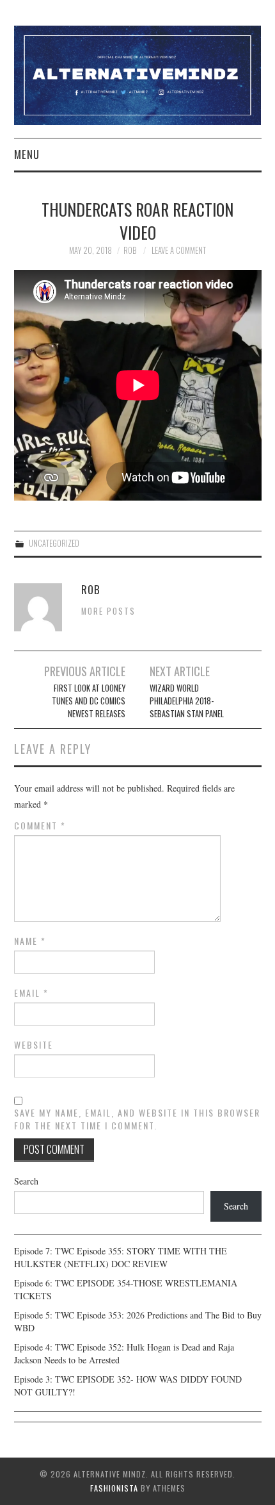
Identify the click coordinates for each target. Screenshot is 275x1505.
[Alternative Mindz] (138, 74)
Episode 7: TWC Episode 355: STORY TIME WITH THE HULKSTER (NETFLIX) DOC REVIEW (120, 1257)
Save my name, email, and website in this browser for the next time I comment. (137, 1119)
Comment (40, 825)
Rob (129, 250)
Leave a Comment (179, 250)
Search (26, 1181)
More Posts (108, 611)
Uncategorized (54, 543)
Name (30, 941)
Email (31, 992)
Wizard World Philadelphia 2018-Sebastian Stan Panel (187, 701)
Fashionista (114, 1488)
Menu (27, 154)
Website (33, 1044)
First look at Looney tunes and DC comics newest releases (88, 701)
